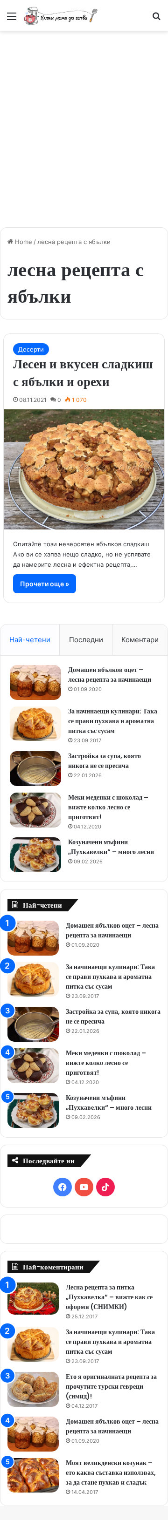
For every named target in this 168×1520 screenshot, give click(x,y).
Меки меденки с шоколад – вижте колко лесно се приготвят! (108, 807)
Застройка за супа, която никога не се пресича (104, 760)
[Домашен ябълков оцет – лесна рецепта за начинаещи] (35, 682)
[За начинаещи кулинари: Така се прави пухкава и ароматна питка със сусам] (35, 723)
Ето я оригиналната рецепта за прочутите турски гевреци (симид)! (111, 1386)
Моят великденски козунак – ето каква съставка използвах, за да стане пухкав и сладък (111, 1472)
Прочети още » (44, 584)
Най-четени (29, 639)
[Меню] (11, 19)
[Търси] (156, 19)
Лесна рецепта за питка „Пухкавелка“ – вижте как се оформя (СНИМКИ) (109, 1296)
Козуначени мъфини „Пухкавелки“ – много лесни (111, 846)
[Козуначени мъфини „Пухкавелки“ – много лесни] (35, 854)
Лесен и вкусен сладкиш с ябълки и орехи (83, 372)
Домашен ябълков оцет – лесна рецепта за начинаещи (109, 674)
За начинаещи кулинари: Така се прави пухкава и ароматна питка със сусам (112, 720)
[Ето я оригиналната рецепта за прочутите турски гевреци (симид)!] (33, 1389)
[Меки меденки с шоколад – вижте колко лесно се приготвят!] (35, 810)
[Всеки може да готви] (60, 16)
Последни (86, 639)
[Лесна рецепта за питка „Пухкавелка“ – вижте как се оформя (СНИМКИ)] (33, 1298)
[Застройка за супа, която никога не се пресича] (35, 768)
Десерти (31, 349)
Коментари (140, 639)
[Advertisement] (84, 124)
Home (22, 241)
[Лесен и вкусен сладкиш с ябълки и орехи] (84, 469)
